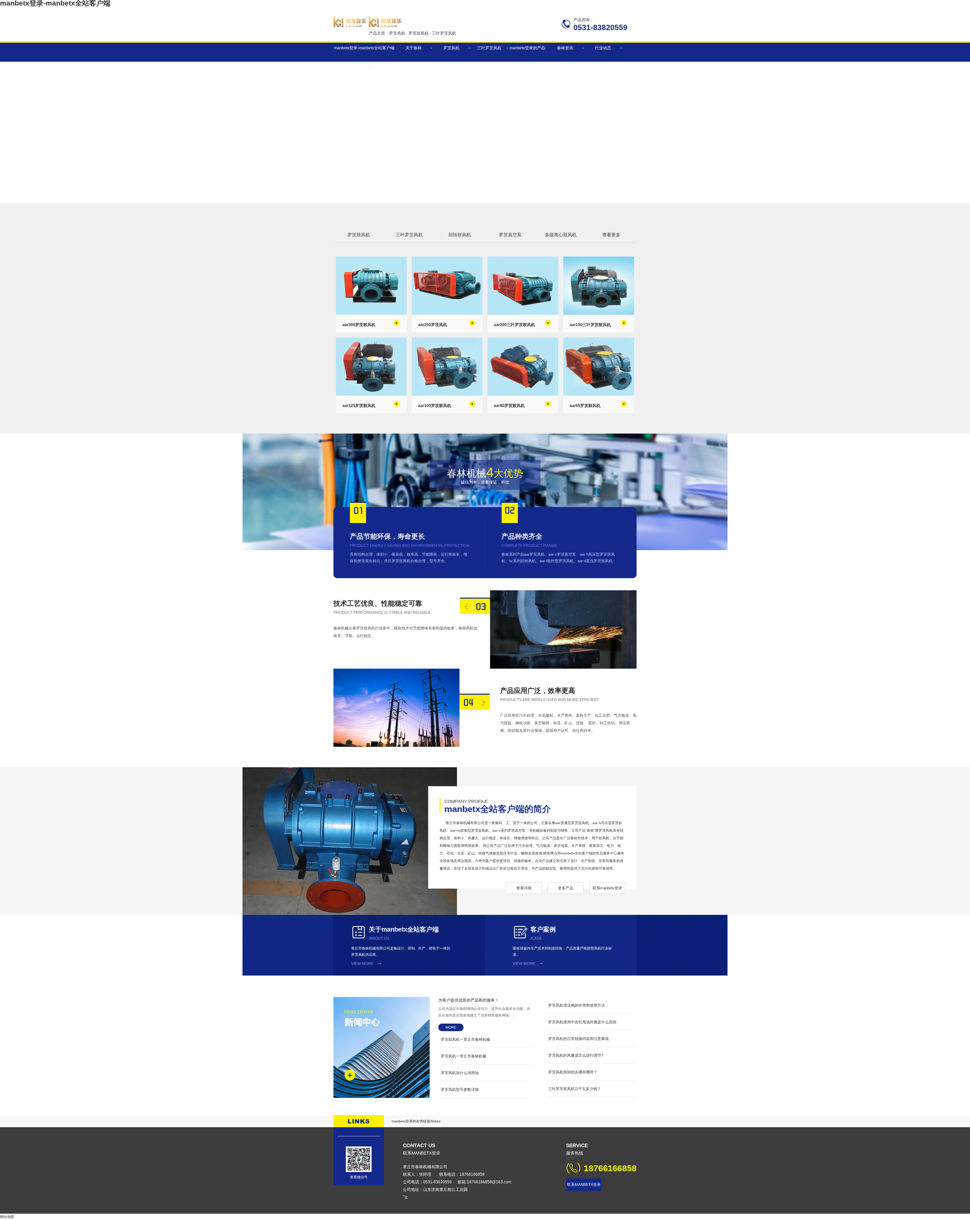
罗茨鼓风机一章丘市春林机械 (465, 1039)
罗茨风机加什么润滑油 (460, 1073)
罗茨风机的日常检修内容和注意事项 (578, 1038)
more (451, 1027)
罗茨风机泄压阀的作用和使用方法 (576, 1005)
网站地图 (7, 1217)
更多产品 (565, 888)
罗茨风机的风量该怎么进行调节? (575, 1055)
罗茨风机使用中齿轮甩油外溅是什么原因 (582, 1022)
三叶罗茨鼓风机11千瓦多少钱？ (574, 1089)
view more (362, 963)
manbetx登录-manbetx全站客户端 (364, 48)
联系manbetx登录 (607, 888)
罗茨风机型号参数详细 (460, 1089)
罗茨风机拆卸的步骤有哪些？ (572, 1072)
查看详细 (523, 888)
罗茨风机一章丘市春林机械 (463, 1056)
